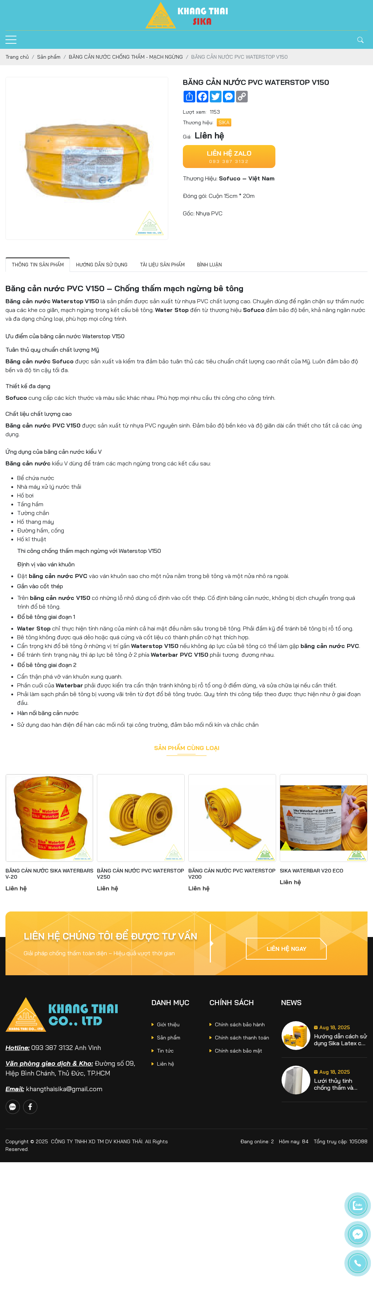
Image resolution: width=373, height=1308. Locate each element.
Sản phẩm (168, 1037)
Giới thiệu (168, 1024)
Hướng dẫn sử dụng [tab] (101, 265)
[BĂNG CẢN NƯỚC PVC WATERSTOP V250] (140, 818)
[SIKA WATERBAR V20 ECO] (323, 818)
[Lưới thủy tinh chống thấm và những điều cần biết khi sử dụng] (296, 1080)
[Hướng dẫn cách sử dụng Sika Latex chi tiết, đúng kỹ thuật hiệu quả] (296, 1035)
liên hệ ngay (286, 948)
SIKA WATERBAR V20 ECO (311, 871)
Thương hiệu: (198, 122)
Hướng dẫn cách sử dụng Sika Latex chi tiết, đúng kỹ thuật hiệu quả (340, 1040)
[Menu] (10, 40)
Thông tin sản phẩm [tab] (38, 265)
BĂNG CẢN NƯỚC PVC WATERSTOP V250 (140, 874)
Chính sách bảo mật (238, 1050)
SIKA (224, 122)
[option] (324, 1036)
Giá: (187, 136)
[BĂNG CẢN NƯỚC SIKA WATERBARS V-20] (49, 818)
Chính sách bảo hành (240, 1024)
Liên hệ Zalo (229, 153)
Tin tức (165, 1050)
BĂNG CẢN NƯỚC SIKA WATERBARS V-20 (49, 874)
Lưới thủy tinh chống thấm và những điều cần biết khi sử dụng (340, 1084)
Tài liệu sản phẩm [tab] (162, 265)
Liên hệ (165, 1064)
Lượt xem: (195, 112)
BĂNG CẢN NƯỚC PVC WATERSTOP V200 (231, 874)
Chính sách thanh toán (242, 1037)
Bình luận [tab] (209, 265)
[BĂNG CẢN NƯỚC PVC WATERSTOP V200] (232, 818)
